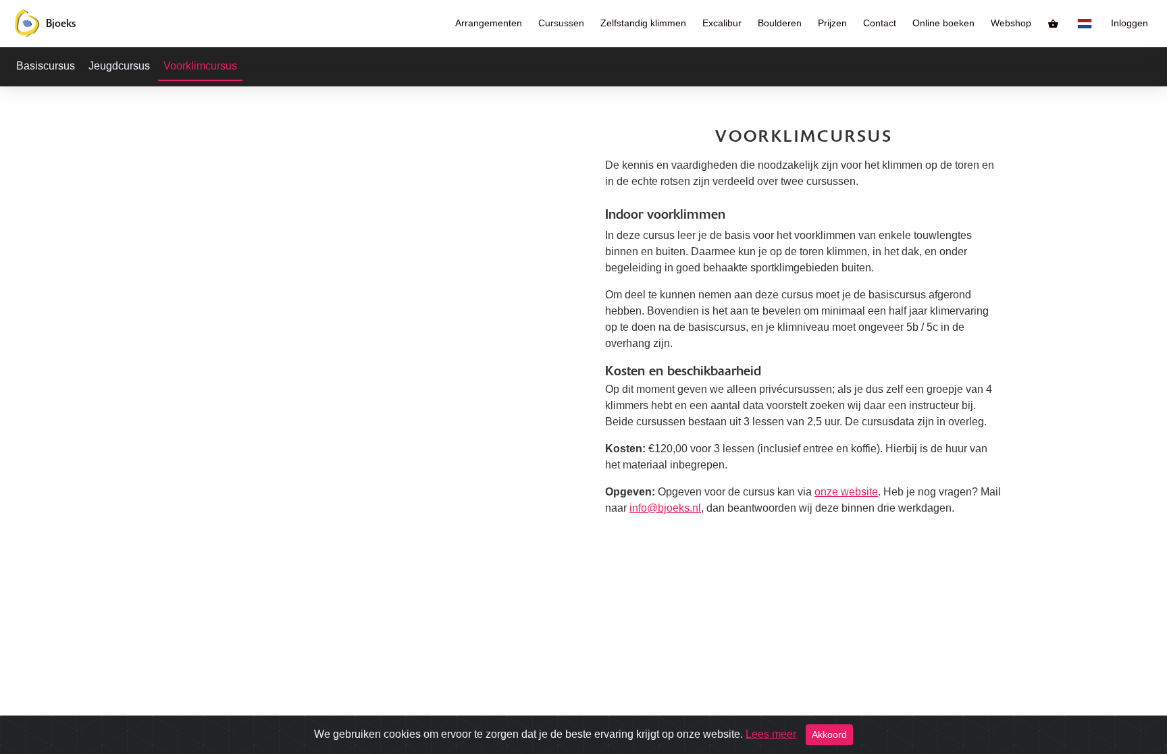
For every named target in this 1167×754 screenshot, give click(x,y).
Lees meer (771, 734)
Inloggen (1129, 23)
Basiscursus (45, 66)
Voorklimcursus (200, 66)
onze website (846, 491)
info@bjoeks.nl (665, 508)
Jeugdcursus (119, 66)
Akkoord (829, 734)
